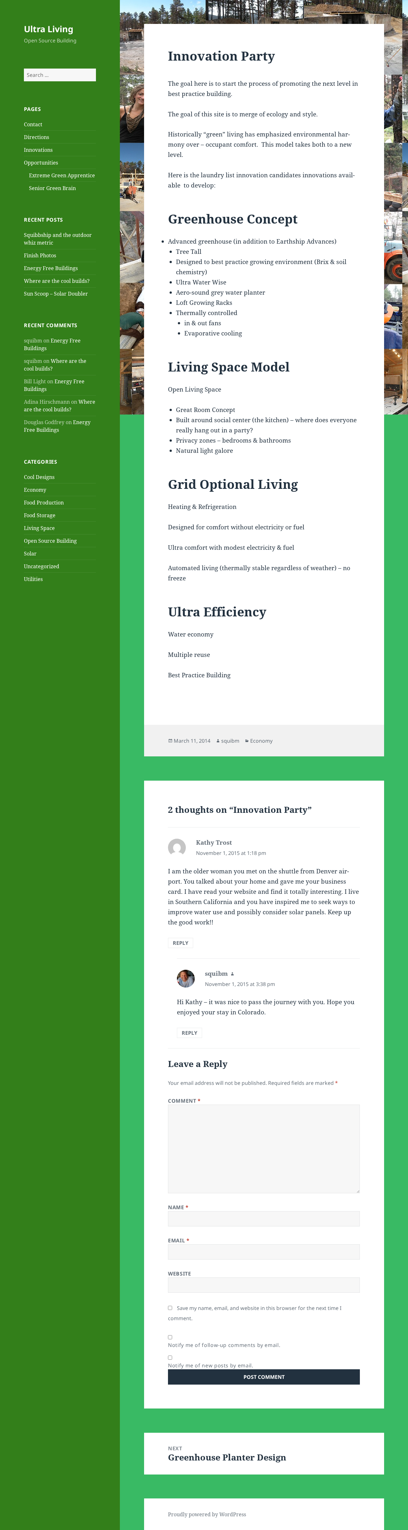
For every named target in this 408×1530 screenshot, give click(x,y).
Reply (180, 942)
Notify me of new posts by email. (210, 1365)
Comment (184, 1100)
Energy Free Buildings (51, 268)
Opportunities (41, 162)
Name (178, 1207)
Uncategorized (41, 566)
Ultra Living (48, 29)
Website (179, 1273)
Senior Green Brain (52, 188)
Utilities (33, 579)
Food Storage (39, 515)
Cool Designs (39, 477)
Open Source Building (50, 540)
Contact (33, 124)
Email (178, 1240)
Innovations (38, 149)
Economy (35, 489)
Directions (36, 137)
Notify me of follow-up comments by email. (224, 1345)
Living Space (39, 528)
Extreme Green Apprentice (62, 175)
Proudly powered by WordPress (207, 1514)
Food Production (44, 502)
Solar (30, 553)
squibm (230, 740)
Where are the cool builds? (57, 280)
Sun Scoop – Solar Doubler (56, 293)
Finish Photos (40, 255)
